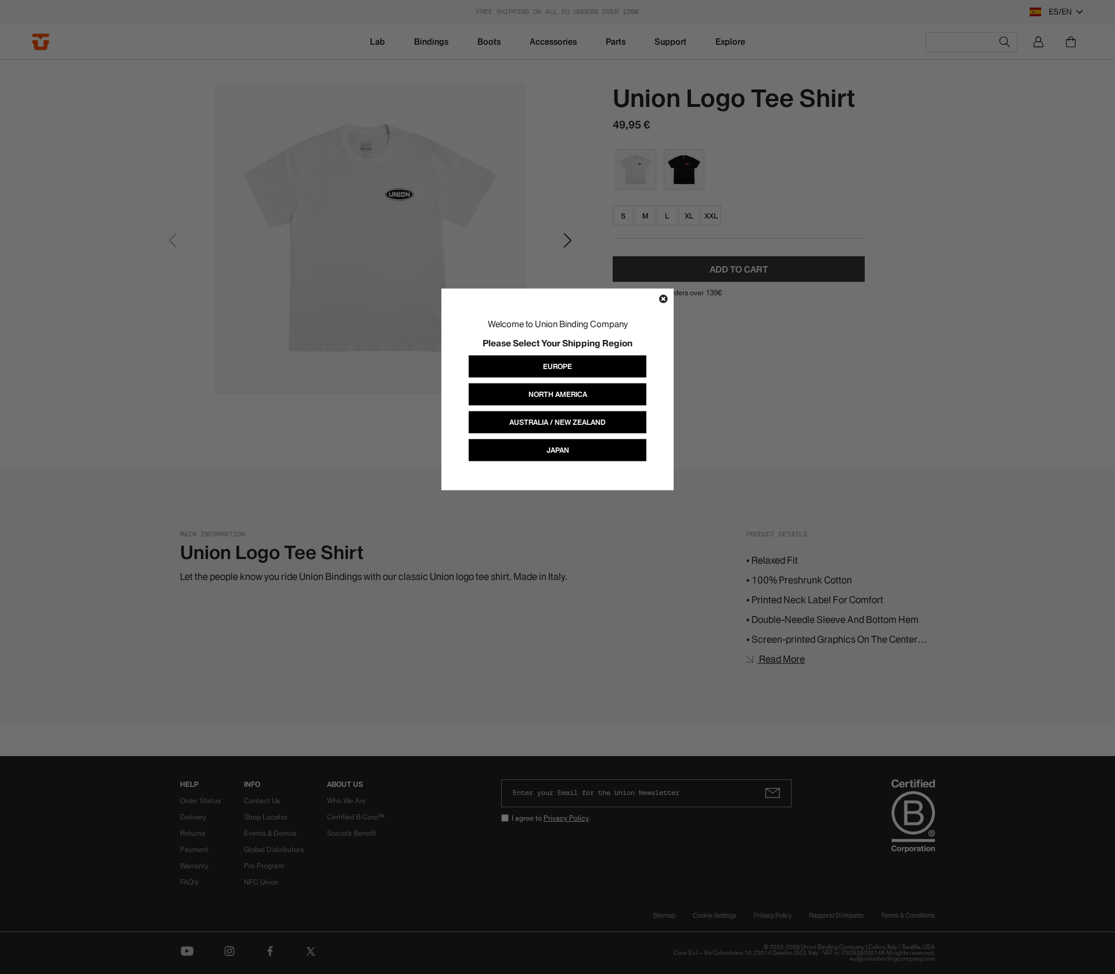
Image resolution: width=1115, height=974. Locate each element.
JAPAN (557, 450)
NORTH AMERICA (557, 394)
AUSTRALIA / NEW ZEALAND (557, 422)
